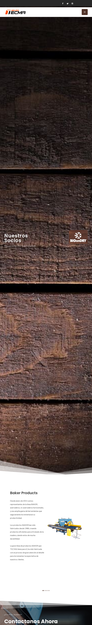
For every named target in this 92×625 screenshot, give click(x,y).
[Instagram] (72, 3)
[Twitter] (67, 3)
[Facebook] (62, 3)
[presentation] (2, 535)
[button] (43, 590)
